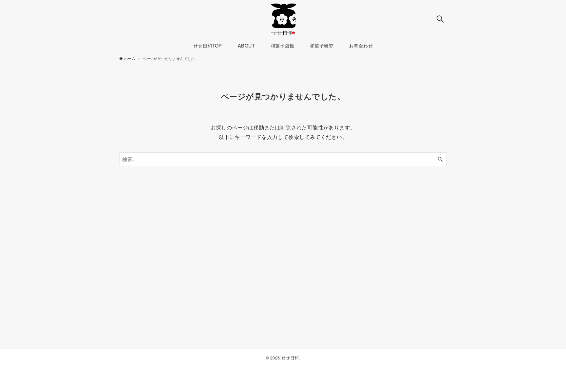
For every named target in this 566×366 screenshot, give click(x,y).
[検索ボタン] (440, 19)
